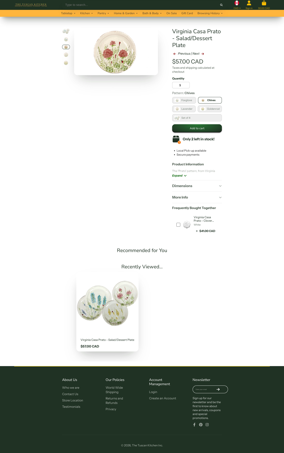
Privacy (111, 409)
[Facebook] (194, 424)
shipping (191, 67)
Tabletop (66, 13)
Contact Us (70, 394)
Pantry (102, 13)
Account (249, 5)
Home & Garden (124, 13)
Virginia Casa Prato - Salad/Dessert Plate (107, 311)
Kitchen (85, 13)
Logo (30, 5)
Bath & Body (150, 13)
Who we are (70, 387)
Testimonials (71, 407)
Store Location (72, 400)
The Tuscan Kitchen (145, 445)
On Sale (171, 13)
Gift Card (187, 13)
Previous (183, 53)
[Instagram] (207, 424)
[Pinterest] (201, 424)
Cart (264, 5)
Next (196, 53)
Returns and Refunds (114, 400)
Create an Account (162, 398)
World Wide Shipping (114, 390)
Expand (177, 175)
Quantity (178, 78)
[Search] (221, 5)
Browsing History (208, 13)
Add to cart (197, 128)
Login (153, 392)
